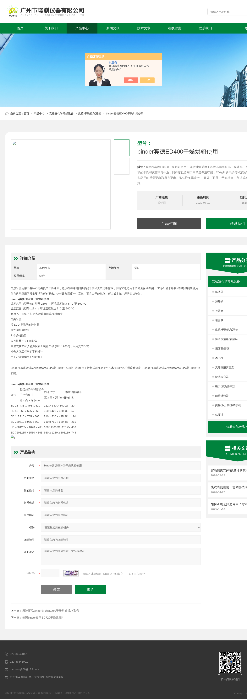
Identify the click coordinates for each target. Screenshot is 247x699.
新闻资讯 (112, 28)
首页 (20, 28)
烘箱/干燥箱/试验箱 (89, 113)
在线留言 (174, 28)
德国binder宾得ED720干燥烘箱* (42, 617)
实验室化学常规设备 (61, 113)
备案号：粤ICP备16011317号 (72, 693)
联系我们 (205, 28)
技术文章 (143, 28)
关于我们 (51, 28)
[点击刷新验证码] (71, 573)
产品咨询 (169, 223)
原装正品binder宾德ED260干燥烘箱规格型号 (50, 610)
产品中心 (82, 28)
